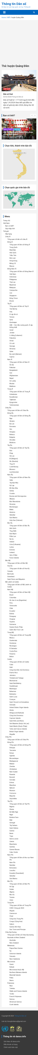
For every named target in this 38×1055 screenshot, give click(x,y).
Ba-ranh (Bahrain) (16, 354)
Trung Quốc (14, 247)
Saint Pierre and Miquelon (16, 579)
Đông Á (10, 242)
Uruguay (12, 619)
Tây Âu (9, 445)
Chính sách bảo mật (11, 1047)
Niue (11, 986)
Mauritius (13, 785)
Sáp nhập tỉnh (10, 229)
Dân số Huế (8, 94)
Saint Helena (14, 828)
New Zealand (14, 943)
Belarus (12, 434)
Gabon (12, 924)
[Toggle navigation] (4, 12)
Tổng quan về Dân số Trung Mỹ (20, 635)
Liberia (12, 841)
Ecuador (12, 611)
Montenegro (14, 507)
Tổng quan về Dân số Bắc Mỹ (17, 563)
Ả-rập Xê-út (14, 314)
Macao (12, 266)
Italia (11, 480)
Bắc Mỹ (7, 560)
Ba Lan (12, 424)
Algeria (12, 892)
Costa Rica (13, 651)
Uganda (12, 756)
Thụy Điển (13, 531)
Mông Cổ (13, 263)
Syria (11, 320)
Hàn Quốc (13, 253)
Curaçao (12, 699)
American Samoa (16, 1002)
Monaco (12, 469)
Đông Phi (10, 742)
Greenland (10, 577)
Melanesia (10, 946)
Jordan (12, 333)
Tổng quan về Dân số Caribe (19, 662)
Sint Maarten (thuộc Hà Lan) (19, 723)
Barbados (13, 694)
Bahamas (13, 691)
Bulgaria (12, 437)
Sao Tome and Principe (18, 929)
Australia (13, 940)
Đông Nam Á (11, 269)
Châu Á (7, 237)
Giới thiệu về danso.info (12, 1041)
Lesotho (12, 870)
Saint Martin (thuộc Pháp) (18, 726)
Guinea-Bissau (15, 849)
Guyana (12, 622)
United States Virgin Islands (19, 707)
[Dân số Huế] (19, 80)
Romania (13, 426)
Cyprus (12, 357)
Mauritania (13, 844)
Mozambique (14, 758)
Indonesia (13, 277)
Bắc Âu (9, 523)
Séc (11, 429)
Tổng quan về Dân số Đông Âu (20, 416)
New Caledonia (15, 959)
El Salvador (13, 648)
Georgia (12, 346)
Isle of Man (13, 555)
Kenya (12, 753)
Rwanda (12, 774)
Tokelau (12, 988)
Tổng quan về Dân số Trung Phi (20, 905)
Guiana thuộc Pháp (16, 627)
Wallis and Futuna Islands (18, 991)
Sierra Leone (14, 839)
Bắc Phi (10, 881)
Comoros (13, 793)
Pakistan (12, 367)
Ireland (12, 542)
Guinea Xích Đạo (15, 927)
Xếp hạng (25, 129)
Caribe (9, 659)
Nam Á (9, 359)
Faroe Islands (14, 558)
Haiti (11, 667)
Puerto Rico (14, 673)
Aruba (12, 710)
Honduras (13, 643)
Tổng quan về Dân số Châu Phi (18, 740)
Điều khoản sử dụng (10, 1044)
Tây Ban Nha (14, 483)
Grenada (12, 705)
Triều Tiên (13, 255)
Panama (12, 654)
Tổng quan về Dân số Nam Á (19, 362)
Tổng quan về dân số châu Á (17, 239)
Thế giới (17, 129)
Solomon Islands (15, 954)
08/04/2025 (7, 137)
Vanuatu (12, 956)
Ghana (12, 809)
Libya (11, 900)
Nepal (11, 378)
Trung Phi (10, 903)
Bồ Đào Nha (14, 488)
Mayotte (12, 796)
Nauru (12, 980)
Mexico (12, 638)
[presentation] (31, 115)
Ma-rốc (12, 895)
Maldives (13, 386)
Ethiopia (12, 748)
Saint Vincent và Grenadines (19, 702)
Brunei (12, 301)
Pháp (11, 453)
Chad (11, 916)
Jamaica (12, 675)
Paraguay (13, 616)
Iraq (11, 312)
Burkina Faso (14, 817)
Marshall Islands (15, 975)
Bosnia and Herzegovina (18, 496)
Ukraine (12, 421)
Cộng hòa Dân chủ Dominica (19, 670)
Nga (11, 418)
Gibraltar (12, 515)
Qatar (11, 351)
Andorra (12, 512)
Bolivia (12, 614)
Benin (11, 833)
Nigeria (12, 807)
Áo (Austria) (14, 461)
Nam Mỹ (10, 589)
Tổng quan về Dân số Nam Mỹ (20, 592)
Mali (11, 820)
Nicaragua (13, 646)
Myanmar (13, 285)
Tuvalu (12, 994)
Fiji (10, 951)
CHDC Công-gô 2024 (17, 908)
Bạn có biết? (8, 129)
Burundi (12, 777)
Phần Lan (13, 536)
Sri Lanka (13, 381)
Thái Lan (12, 282)
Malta (11, 510)
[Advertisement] (19, 40)
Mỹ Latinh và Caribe (12, 582)
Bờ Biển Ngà (14, 812)
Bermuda (10, 574)
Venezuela (13, 606)
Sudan (12, 889)
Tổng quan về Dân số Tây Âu (19, 448)
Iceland (12, 552)
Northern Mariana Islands (18, 972)
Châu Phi (8, 737)
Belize (12, 656)
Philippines (13, 279)
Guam (12, 964)
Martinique (13, 689)
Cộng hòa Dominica (16, 715)
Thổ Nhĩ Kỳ (13, 309)
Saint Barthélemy (15, 683)
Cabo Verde (14, 852)
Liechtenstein (14, 472)
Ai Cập (12, 887)
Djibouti (12, 788)
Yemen (12, 317)
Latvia (12, 547)
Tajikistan (13, 400)
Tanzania (13, 750)
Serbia (12, 491)
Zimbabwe (13, 769)
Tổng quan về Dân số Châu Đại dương (20, 935)
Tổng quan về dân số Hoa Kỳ (19, 568)
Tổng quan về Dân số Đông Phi (20, 745)
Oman (12, 341)
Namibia (12, 865)
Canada (10, 571)
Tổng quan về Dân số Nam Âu (20, 477)
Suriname (13, 624)
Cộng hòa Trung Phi (16, 919)
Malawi (12, 764)
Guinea (12, 831)
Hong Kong (13, 261)
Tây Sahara (13, 825)
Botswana (13, 868)
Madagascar (14, 761)
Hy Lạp (12, 485)
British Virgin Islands (17, 732)
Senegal (12, 823)
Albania (12, 499)
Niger (11, 815)
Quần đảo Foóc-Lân (16, 630)
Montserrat (13, 681)
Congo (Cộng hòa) (16, 921)
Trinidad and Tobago (17, 678)
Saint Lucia (13, 697)
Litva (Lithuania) (15, 544)
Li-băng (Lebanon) (16, 335)
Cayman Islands (15, 718)
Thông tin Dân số (14, 4)
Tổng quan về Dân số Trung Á (20, 392)
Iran (11, 373)
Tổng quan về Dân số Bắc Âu (20, 526)
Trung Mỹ (10, 632)
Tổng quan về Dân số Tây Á (19, 306)
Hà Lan (12, 456)
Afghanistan (14, 376)
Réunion (12, 790)
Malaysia (13, 287)
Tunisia (12, 897)
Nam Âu (10, 475)
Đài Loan (13, 258)
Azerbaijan (13, 322)
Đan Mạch (13, 534)
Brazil (11, 595)
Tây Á (9, 304)
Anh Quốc (13, 528)
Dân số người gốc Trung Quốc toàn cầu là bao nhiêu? (18, 133)
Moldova (12, 443)
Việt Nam (7, 89)
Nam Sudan (14, 772)
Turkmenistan (14, 405)
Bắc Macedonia (15, 501)
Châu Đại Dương (10, 932)
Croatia (12, 493)
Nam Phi (10, 855)
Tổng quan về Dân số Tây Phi (20, 804)
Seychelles (13, 799)
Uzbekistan (13, 394)
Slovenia (12, 504)
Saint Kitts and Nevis (17, 721)
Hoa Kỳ (9, 566)
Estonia (12, 550)
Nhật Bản (13, 250)
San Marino (13, 518)
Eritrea (12, 782)
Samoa (12, 999)
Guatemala (13, 640)
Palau (11, 978)
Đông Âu (10, 413)
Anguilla (12, 734)
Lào (11, 293)
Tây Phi (9, 801)
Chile (11, 608)
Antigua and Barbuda (17, 713)
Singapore (13, 296)
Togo (11, 836)
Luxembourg (14, 467)
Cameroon (13, 913)
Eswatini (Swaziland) (17, 873)
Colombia (13, 598)
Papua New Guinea (16, 948)
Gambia (12, 847)
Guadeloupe (14, 686)
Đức (11, 451)
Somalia (12, 780)
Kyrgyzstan (13, 402)
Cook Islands (14, 1004)
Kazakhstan (14, 397)
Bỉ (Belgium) (14, 459)
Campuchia (13, 290)
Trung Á (10, 389)
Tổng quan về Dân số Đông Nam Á (21, 271)
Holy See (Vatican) (16, 520)
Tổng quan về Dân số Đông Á (20, 245)
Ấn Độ (12, 365)
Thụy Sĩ (12, 464)
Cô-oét (12, 343)
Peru (11, 603)
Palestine (13, 338)
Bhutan (12, 384)
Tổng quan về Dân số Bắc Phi (20, 884)
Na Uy (12, 539)
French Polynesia (15, 996)
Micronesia (11, 962)
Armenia (12, 349)
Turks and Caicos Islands (18, 729)
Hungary (12, 432)
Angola (12, 911)
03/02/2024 (7, 97)
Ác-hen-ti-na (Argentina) (18, 600)
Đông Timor (14, 298)
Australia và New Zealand (16, 937)
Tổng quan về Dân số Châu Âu (17, 410)
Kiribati (12, 967)
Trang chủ (6, 220)
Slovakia (12, 440)
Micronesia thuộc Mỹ (17, 970)
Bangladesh (14, 370)
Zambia (12, 766)
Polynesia (10, 983)
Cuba (11, 665)
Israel (11, 330)
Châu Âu (8, 408)
